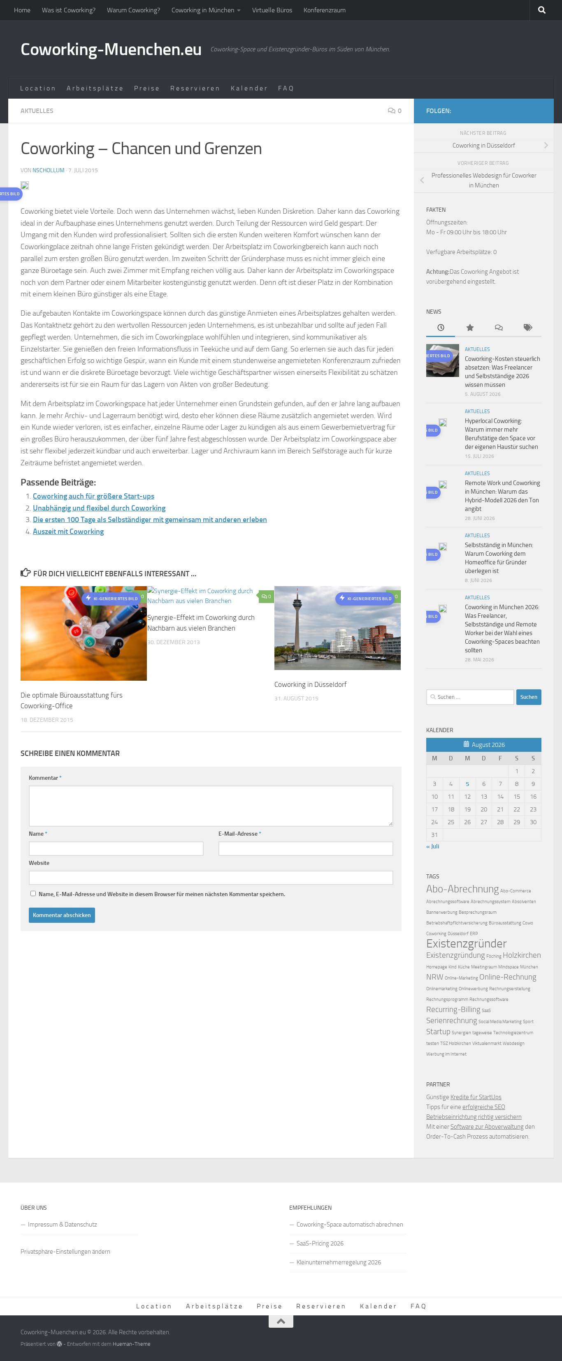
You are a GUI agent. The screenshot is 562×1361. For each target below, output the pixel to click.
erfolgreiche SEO (483, 1107)
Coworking (436, 933)
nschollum (49, 170)
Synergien (461, 1032)
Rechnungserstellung (509, 988)
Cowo (528, 923)
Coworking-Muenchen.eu (111, 49)
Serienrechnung (451, 1020)
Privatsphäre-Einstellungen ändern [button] (65, 1251)
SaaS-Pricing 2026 (320, 1243)
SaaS (486, 1010)
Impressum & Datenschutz (62, 1224)
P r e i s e (146, 88)
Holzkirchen (522, 955)
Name (38, 833)
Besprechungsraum (478, 912)
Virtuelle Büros (272, 10)
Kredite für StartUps (476, 1097)
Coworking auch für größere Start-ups (93, 496)
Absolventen (524, 901)
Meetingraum (484, 967)
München (529, 967)
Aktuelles (37, 111)
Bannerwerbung (441, 912)
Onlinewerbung (473, 988)
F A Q (285, 88)
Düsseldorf (458, 933)
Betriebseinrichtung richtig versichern (474, 1117)
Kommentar (45, 777)
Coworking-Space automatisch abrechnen (350, 1224)
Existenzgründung (455, 955)
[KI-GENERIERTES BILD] (443, 423)
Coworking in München (203, 10)
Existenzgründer (466, 943)
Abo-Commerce (515, 891)
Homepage (436, 967)
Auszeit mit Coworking (68, 531)
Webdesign (514, 1043)
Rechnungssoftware (489, 999)
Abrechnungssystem (491, 901)
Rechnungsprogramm (447, 999)
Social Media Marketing (500, 1021)
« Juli (432, 846)
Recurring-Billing (453, 1009)
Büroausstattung (505, 923)
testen (432, 1043)
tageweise (482, 1032)
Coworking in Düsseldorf (310, 684)
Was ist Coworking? (68, 10)
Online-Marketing (461, 978)
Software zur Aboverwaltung (487, 1126)
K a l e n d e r (249, 88)
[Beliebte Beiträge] (469, 328)
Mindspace (508, 967)
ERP (474, 933)
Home (22, 10)
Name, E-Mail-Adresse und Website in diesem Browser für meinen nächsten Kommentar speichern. (162, 894)
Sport (528, 1021)
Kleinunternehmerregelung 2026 (339, 1262)
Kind (452, 967)
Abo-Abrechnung (462, 889)
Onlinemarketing (441, 988)
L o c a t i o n (37, 88)
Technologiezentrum (513, 1032)
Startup (438, 1031)
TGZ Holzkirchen (455, 1043)
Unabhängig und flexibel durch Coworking (99, 508)
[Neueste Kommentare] (498, 328)
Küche (464, 967)
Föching (494, 956)
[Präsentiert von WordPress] (59, 1344)
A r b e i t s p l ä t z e (95, 88)
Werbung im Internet (446, 1054)
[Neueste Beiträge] (440, 328)
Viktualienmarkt (487, 1043)
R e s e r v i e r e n (194, 88)
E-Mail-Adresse (239, 833)
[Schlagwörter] (527, 328)
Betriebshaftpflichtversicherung (457, 923)
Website (39, 863)
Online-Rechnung (507, 977)
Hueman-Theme (132, 1344)
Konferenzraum (325, 10)
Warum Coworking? (133, 10)
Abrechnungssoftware (447, 901)
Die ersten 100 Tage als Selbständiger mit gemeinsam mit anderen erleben (150, 519)
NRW (435, 977)
